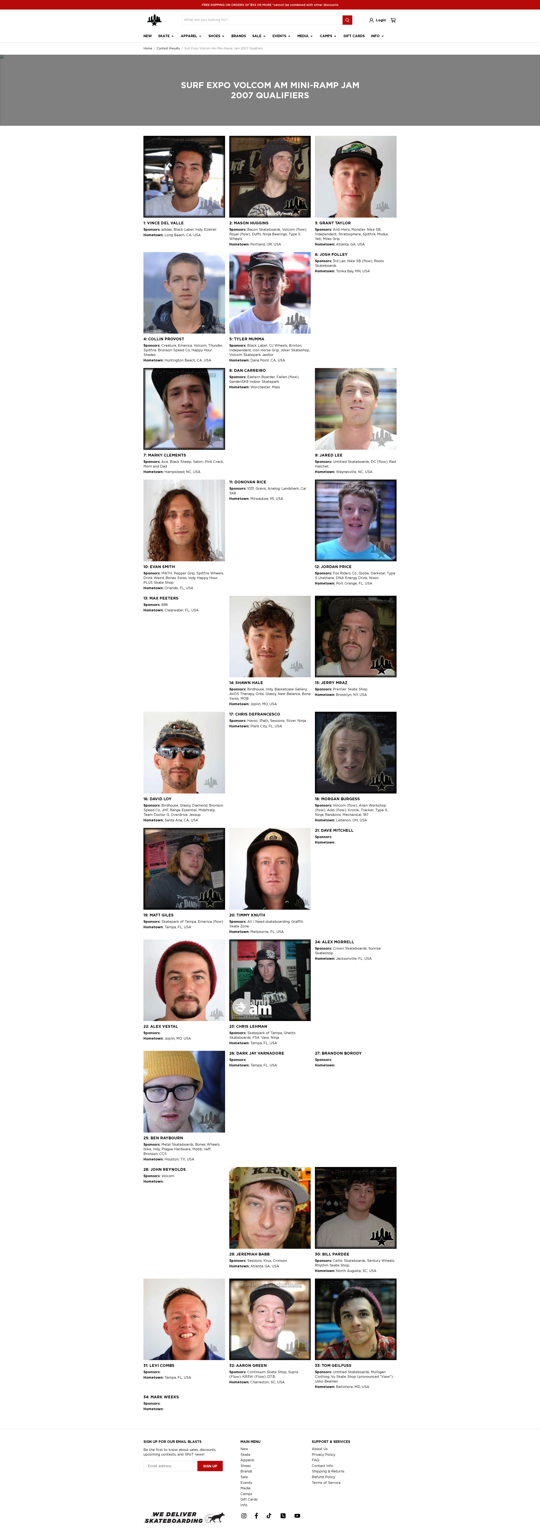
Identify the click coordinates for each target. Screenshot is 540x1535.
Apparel (189, 36)
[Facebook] (256, 1516)
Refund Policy (323, 1477)
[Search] (347, 20)
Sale (257, 36)
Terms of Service (326, 1483)
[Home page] (154, 20)
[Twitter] (283, 1516)
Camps (326, 36)
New (147, 36)
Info (376, 36)
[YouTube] (297, 1516)
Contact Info (322, 1466)
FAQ (315, 1460)
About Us (320, 1449)
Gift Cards (354, 36)
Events (280, 36)
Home (147, 48)
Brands (238, 36)
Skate (164, 36)
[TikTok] (269, 1515)
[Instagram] (243, 1515)
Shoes (214, 36)
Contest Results (168, 48)
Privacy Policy (323, 1455)
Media (303, 36)
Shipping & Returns (328, 1471)
